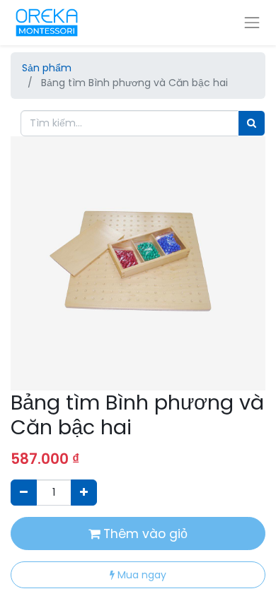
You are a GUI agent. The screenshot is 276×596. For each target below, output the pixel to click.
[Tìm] (251, 123)
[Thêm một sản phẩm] (84, 492)
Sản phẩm (46, 68)
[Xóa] (24, 492)
